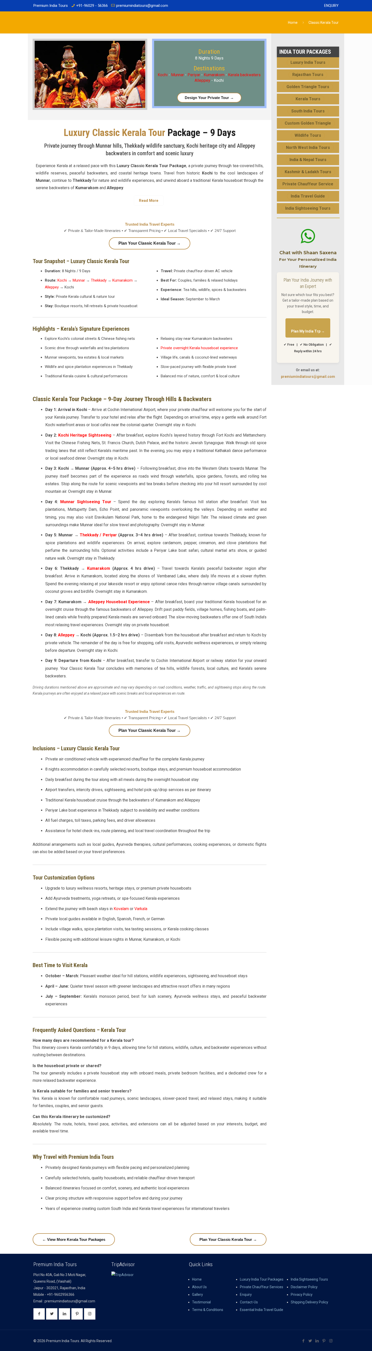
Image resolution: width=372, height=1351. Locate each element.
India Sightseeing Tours (307, 208)
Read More (148, 200)
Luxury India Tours (308, 62)
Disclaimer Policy (304, 1287)
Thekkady (99, 280)
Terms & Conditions (207, 1310)
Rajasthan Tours (307, 74)
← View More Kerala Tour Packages (73, 1239)
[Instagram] (331, 1341)
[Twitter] (310, 1341)
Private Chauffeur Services (261, 1287)
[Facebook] (303, 1341)
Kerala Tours (308, 98)
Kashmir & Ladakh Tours (308, 171)
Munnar (178, 74)
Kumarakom (214, 74)
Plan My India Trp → (308, 331)
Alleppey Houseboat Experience (119, 601)
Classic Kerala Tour (323, 23)
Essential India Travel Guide (261, 1310)
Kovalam (121, 908)
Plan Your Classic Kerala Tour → (149, 243)
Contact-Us (249, 1302)
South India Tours (308, 111)
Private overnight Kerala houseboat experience (199, 348)
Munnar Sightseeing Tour (85, 501)
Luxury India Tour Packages (261, 1279)
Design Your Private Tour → (209, 97)
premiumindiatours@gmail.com (142, 5)
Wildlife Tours (308, 135)
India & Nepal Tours (308, 159)
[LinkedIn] (317, 1341)
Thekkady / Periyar (98, 535)
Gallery (197, 1295)
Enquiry (331, 6)
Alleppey (52, 287)
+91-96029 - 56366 (92, 5)
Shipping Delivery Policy (309, 1302)
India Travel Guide (308, 196)
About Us (199, 1287)
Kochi (163, 74)
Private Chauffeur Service (307, 184)
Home (293, 23)
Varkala (140, 908)
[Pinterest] (324, 1341)
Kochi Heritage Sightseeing (84, 435)
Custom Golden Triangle (308, 123)
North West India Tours (308, 147)
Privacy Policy (302, 1295)
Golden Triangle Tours (307, 86)
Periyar (194, 74)
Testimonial (201, 1302)
